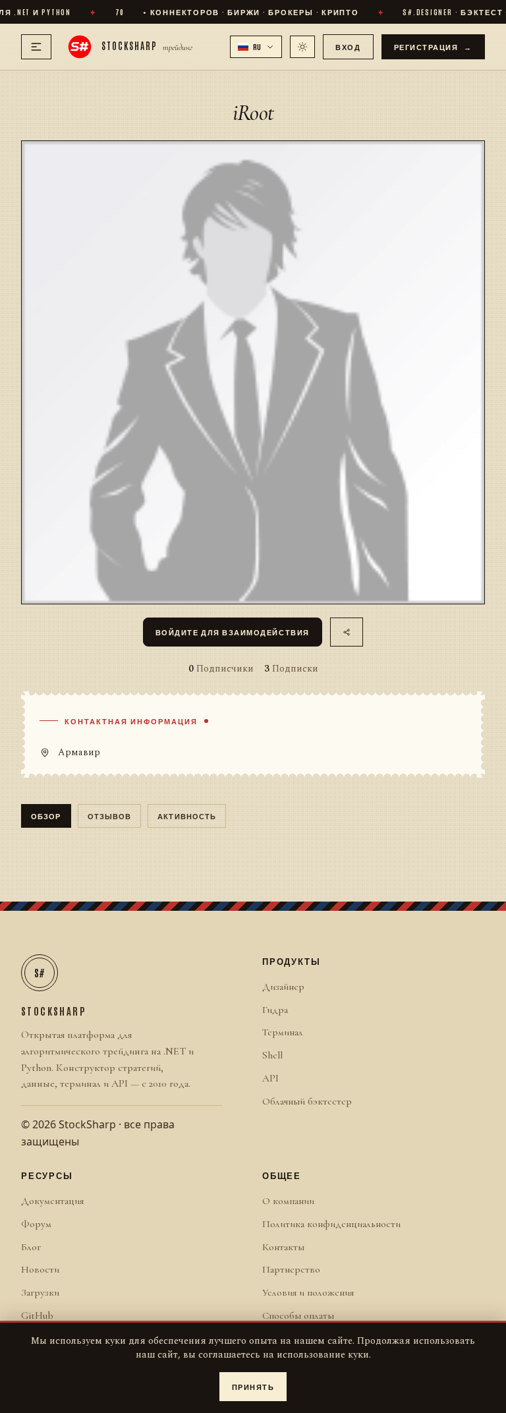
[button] (256, 47)
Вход (347, 46)
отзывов (110, 816)
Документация (52, 1201)
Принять (253, 1386)
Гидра (275, 1010)
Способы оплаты (298, 1315)
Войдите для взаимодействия (232, 632)
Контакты (283, 1247)
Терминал (282, 1032)
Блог (31, 1247)
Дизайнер (283, 987)
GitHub (37, 1315)
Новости (40, 1269)
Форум (36, 1224)
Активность (186, 816)
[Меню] (36, 46)
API (270, 1078)
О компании (288, 1201)
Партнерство (291, 1269)
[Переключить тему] (302, 47)
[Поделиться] (347, 632)
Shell (272, 1055)
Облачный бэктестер (307, 1101)
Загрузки (40, 1292)
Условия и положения (308, 1292)
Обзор (46, 816)
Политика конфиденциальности (331, 1224)
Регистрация (433, 46)
